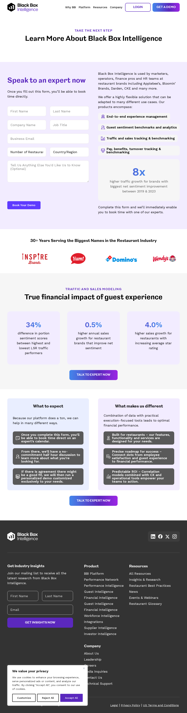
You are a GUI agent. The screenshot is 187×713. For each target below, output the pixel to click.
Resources (100, 7)
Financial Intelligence (100, 598)
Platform (84, 7)
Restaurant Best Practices (150, 585)
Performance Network (101, 579)
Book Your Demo (23, 205)
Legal (114, 705)
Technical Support (98, 683)
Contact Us (93, 677)
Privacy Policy (130, 705)
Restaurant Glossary (145, 604)
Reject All (48, 697)
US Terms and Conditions (161, 705)
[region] (47, 685)
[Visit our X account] (167, 536)
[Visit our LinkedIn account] (153, 536)
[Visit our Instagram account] (174, 536)
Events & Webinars (143, 598)
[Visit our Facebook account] (160, 536)
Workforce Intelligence (101, 616)
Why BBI (70, 7)
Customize (24, 697)
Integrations (93, 622)
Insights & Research (145, 579)
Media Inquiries (96, 671)
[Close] (84, 668)
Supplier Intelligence (100, 628)
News (133, 591)
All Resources (140, 573)
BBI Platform (94, 573)
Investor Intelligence (100, 634)
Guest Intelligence (98, 591)
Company (116, 7)
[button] (138, 7)
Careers (90, 665)
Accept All (71, 697)
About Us (91, 653)
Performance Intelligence (104, 585)
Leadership (92, 659)
